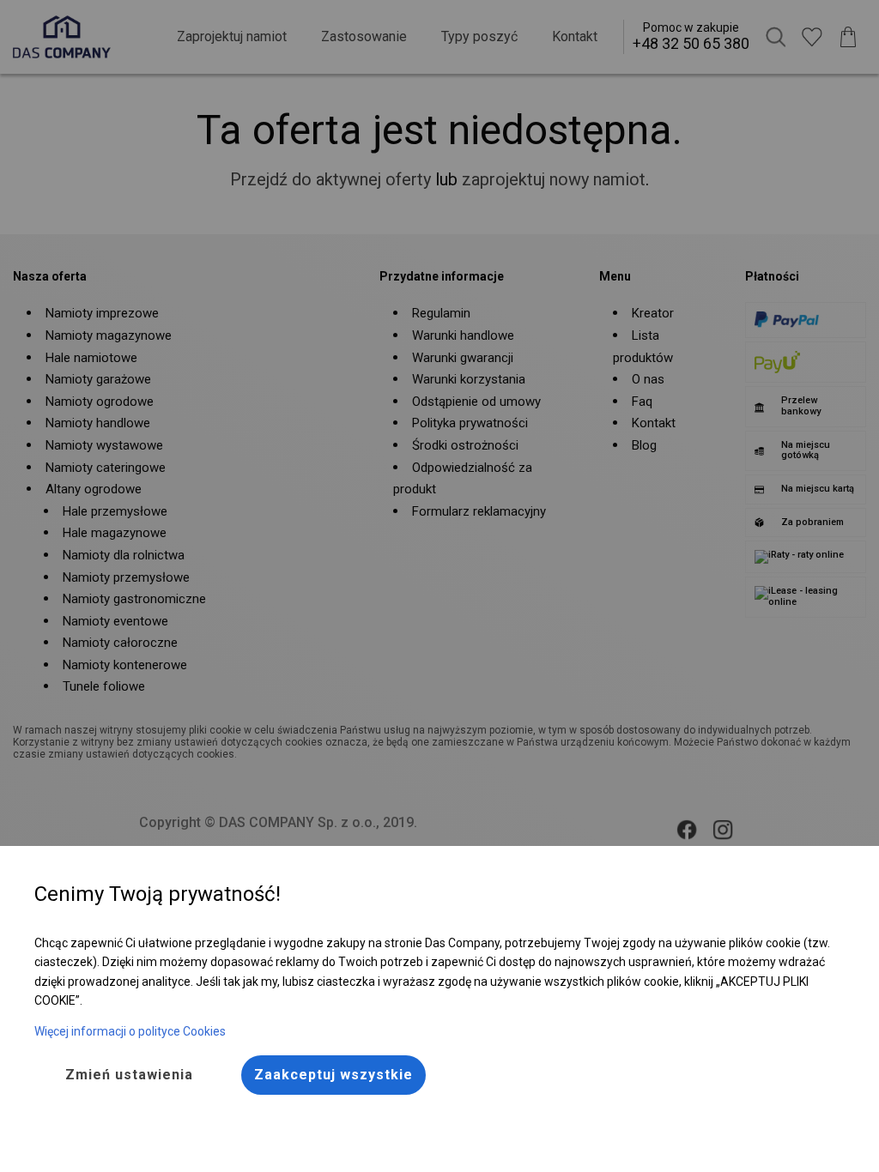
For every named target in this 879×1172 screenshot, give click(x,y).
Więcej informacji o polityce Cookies (130, 1031)
